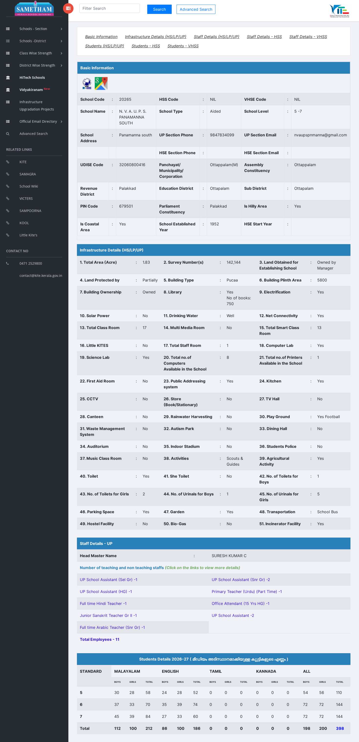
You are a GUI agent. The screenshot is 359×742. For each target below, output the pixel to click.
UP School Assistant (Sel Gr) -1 (108, 579)
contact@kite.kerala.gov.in (41, 275)
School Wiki (29, 186)
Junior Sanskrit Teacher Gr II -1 (108, 615)
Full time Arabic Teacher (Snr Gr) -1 (112, 627)
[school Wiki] (87, 83)
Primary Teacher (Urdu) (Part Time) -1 (247, 591)
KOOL (24, 223)
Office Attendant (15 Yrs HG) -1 (240, 603)
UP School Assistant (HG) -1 (106, 591)
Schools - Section (33, 28)
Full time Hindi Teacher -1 (103, 603)
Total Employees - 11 (99, 639)
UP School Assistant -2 (233, 615)
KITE (23, 162)
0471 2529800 (31, 263)
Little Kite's (28, 235)
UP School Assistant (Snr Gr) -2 (241, 579)
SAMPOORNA (30, 210)
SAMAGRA (28, 174)
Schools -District (33, 41)
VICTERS (26, 198)
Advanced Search (34, 133)
